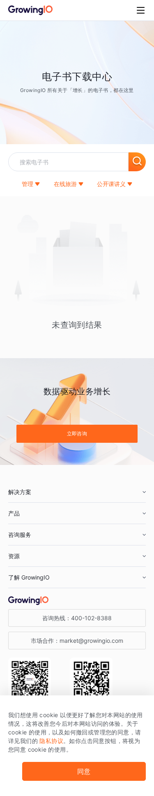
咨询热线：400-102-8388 (77, 617)
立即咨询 (77, 433)
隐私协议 (51, 740)
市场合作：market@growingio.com (77, 640)
